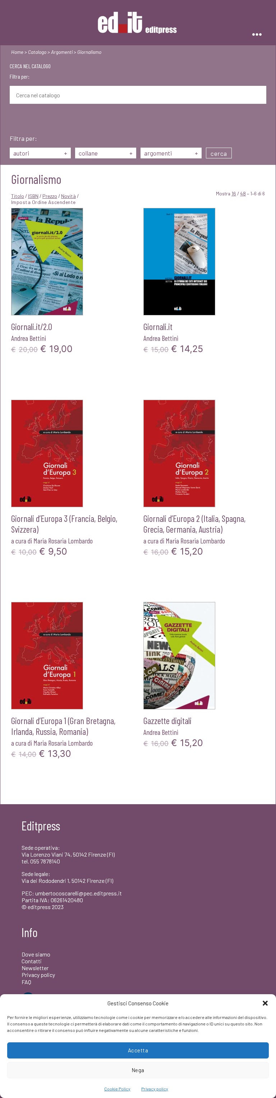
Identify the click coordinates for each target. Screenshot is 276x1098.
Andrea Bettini (28, 338)
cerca (219, 153)
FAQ (26, 981)
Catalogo (37, 52)
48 (243, 193)
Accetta (138, 1050)
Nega (138, 1070)
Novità (68, 196)
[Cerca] (15, 120)
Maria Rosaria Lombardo (63, 540)
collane (106, 153)
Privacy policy (154, 1088)
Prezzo (49, 196)
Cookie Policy (117, 1088)
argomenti (171, 153)
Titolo (17, 196)
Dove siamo (36, 954)
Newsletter (35, 967)
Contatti (32, 961)
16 (233, 193)
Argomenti (62, 52)
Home (17, 52)
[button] (265, 1003)
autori (40, 153)
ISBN (33, 196)
